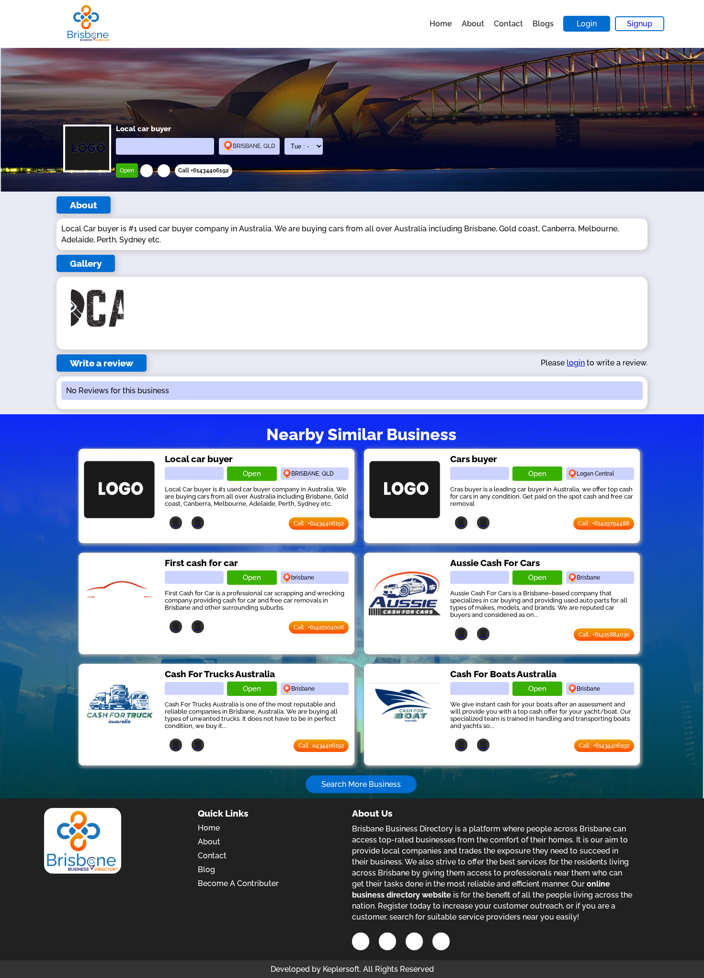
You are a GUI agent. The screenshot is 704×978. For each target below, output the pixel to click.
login (576, 362)
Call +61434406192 (203, 170)
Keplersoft (341, 969)
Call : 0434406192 (321, 745)
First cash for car (201, 562)
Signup (639, 23)
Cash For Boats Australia (503, 674)
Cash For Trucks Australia (220, 674)
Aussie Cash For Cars (495, 562)
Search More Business (361, 784)
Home (441, 23)
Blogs (543, 23)
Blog (206, 869)
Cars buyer (473, 459)
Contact (508, 23)
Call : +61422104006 (319, 627)
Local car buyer (199, 459)
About (473, 23)
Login (587, 23)
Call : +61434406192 (319, 523)
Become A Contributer (238, 883)
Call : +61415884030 (604, 634)
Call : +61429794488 (603, 523)
